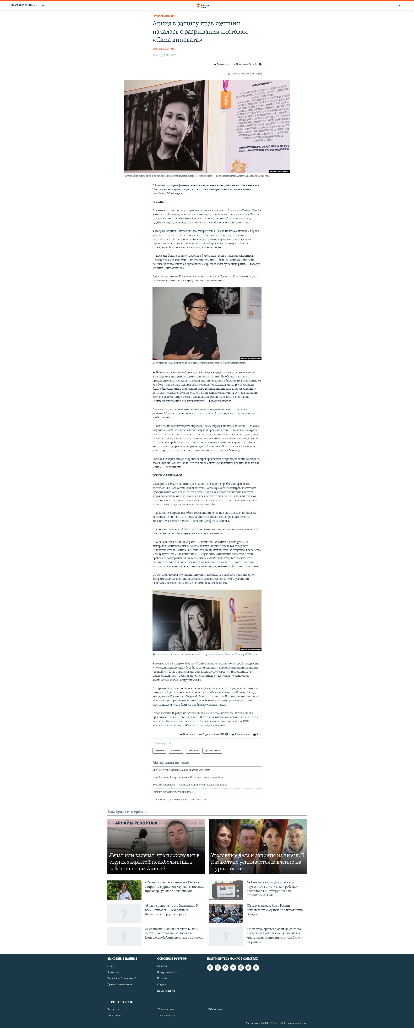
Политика (163, 978)
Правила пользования (120, 985)
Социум (161, 985)
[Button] (221, 64)
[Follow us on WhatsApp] (241, 968)
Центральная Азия (168, 972)
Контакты (113, 972)
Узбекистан (215, 1009)
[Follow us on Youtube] (210, 968)
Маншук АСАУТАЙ (163, 49)
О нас (110, 966)
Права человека (163, 16)
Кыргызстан (114, 1015)
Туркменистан (166, 1015)
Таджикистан (166, 1009)
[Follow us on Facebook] (225, 968)
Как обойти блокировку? (121, 978)
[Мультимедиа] (400, 5)
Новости (162, 966)
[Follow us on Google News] (248, 968)
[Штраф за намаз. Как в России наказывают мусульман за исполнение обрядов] (226, 913)
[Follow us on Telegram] (233, 968)
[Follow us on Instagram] (218, 968)
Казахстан (113, 1009)
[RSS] (256, 968)
